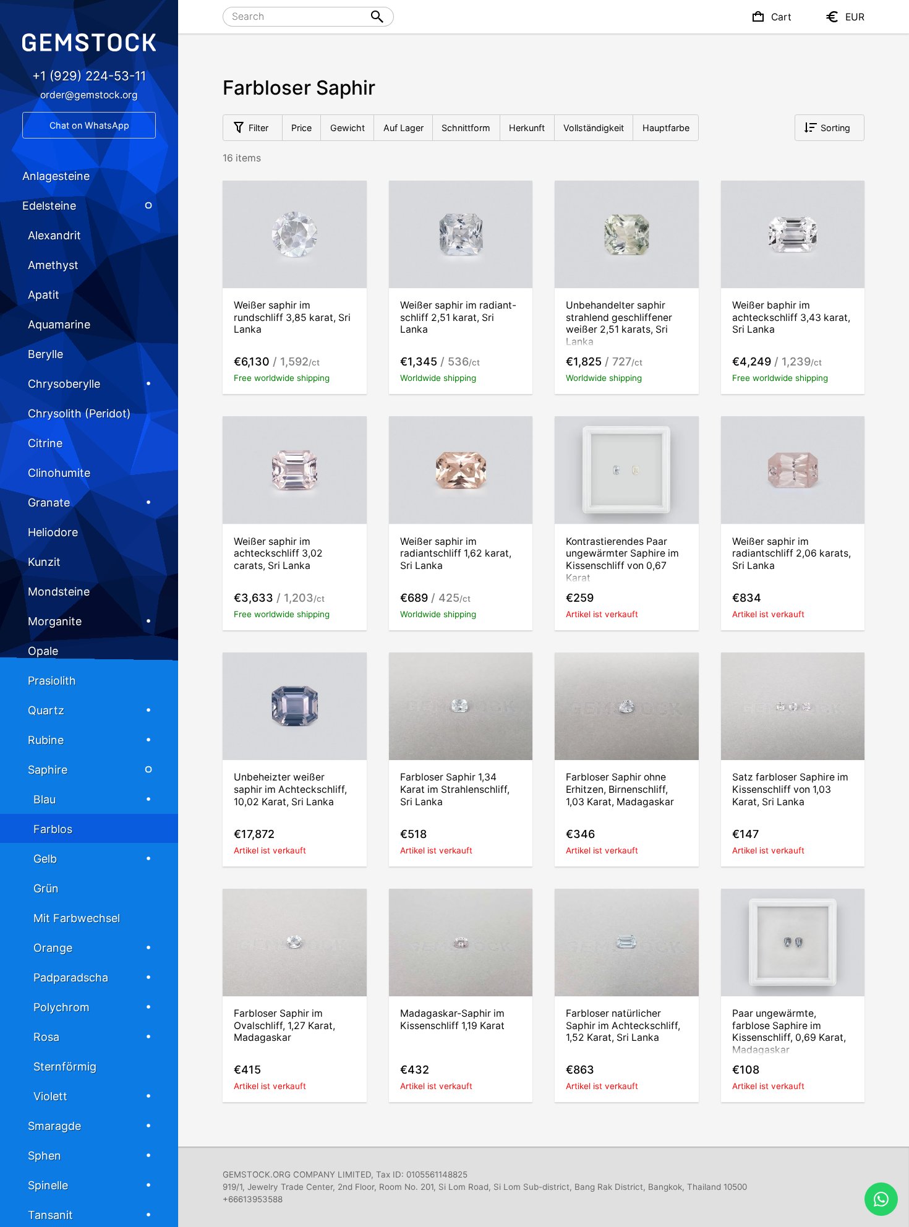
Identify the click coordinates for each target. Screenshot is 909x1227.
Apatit (43, 294)
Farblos (52, 829)
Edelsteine (49, 205)
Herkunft (527, 127)
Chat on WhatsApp (89, 125)
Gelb (45, 858)
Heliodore (53, 532)
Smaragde (54, 1125)
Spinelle (48, 1185)
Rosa (46, 1036)
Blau (44, 799)
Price (301, 127)
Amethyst (53, 265)
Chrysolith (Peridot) (79, 413)
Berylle (45, 354)
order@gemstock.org (89, 95)
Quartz (46, 710)
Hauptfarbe (665, 127)
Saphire (47, 769)
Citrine (45, 443)
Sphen (44, 1155)
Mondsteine (59, 591)
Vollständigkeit (593, 127)
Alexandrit (54, 235)
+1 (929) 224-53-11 (89, 75)
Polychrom (61, 1007)
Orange (52, 947)
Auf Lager (403, 127)
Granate (49, 502)
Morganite (55, 621)
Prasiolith (52, 680)
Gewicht (347, 127)
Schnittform (466, 127)
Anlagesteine (56, 175)
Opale (43, 650)
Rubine (46, 739)
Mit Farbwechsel (76, 918)
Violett (50, 1096)
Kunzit (44, 561)
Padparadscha (70, 977)
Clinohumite (59, 472)
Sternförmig (64, 1066)
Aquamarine (59, 324)
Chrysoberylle (64, 383)
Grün (46, 888)
